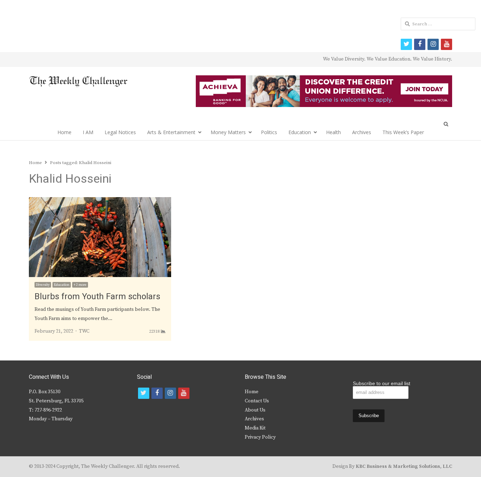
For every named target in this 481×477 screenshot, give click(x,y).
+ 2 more (80, 285)
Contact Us (257, 401)
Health (333, 132)
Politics (269, 132)
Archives (361, 132)
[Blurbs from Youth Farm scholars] (100, 201)
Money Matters (228, 132)
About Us (255, 410)
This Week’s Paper (403, 132)
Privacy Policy (260, 437)
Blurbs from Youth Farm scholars (97, 296)
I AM (88, 132)
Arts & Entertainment (171, 132)
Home (64, 132)
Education (299, 132)
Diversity (43, 285)
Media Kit (255, 428)
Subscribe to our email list (381, 383)
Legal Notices (120, 132)
